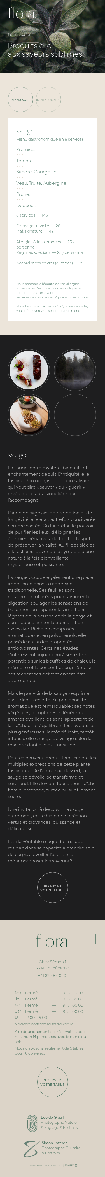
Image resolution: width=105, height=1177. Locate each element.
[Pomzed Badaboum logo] (70, 1165)
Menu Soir (20, 99)
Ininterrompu (48, 99)
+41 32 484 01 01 (52, 975)
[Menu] (92, 13)
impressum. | (36, 1165)
